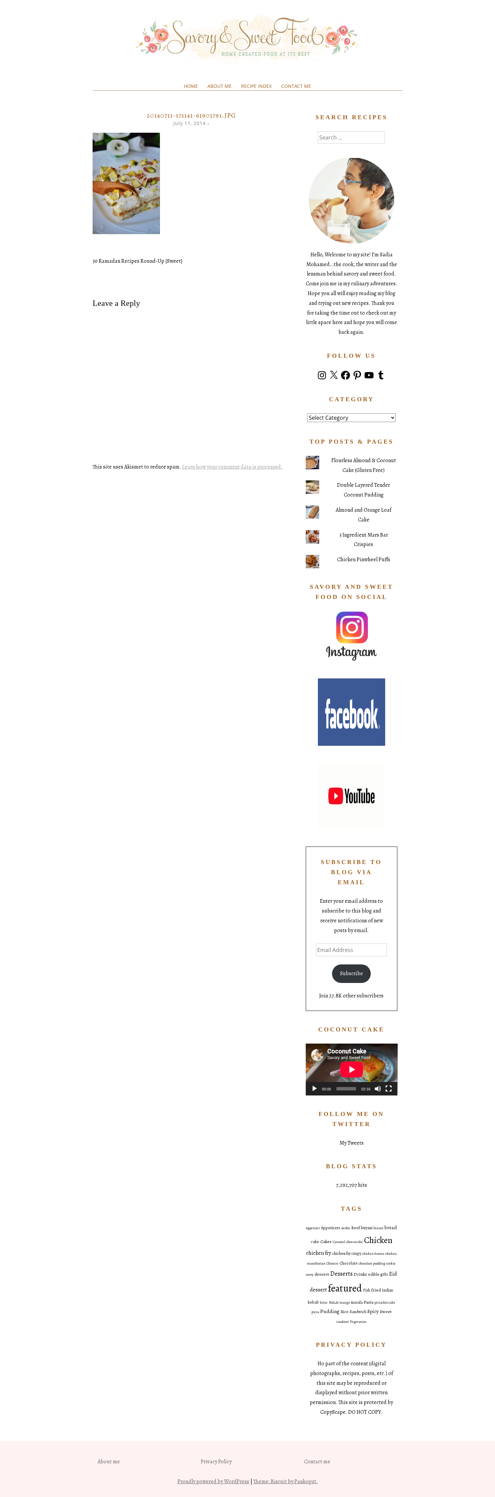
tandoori (342, 1321)
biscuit (378, 1228)
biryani (366, 1228)
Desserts (341, 1273)
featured (345, 1288)
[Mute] (377, 1088)
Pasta (368, 1302)
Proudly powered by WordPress (213, 1481)
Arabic (345, 1228)
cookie (391, 1263)
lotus (324, 1302)
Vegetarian (358, 1321)
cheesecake (354, 1241)
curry (310, 1274)
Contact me (296, 86)
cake (315, 1241)
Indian (387, 1290)
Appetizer (313, 1228)
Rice (344, 1311)
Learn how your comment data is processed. (232, 467)
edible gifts (378, 1274)
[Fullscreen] (388, 1088)
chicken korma (373, 1253)
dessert (322, 1274)
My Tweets (351, 1143)
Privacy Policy (216, 1461)
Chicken (378, 1240)
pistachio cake (384, 1302)
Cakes (326, 1241)
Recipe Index (256, 86)
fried (376, 1290)
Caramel (339, 1241)
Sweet (386, 1311)
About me (219, 86)
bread (391, 1227)
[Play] (314, 1088)
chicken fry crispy (346, 1253)
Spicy (373, 1311)
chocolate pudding (372, 1263)
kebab (313, 1302)
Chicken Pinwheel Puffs (363, 559)
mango (344, 1302)
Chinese (332, 1263)
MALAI (333, 1302)
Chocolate (348, 1263)
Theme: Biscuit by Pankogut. (285, 1481)
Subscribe (351, 973)
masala (357, 1302)
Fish (366, 1290)
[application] (352, 1069)
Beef (355, 1228)
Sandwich (358, 1311)
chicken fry (318, 1253)
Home (191, 86)
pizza (315, 1311)
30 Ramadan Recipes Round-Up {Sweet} (138, 261)
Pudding (329, 1311)
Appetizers (330, 1228)
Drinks (360, 1274)
